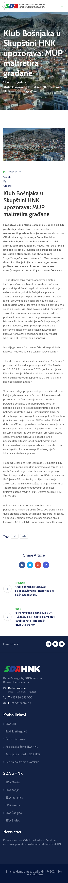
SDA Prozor (12, 805)
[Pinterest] (38, 565)
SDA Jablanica (14, 797)
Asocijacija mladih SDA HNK (22, 754)
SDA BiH (10, 723)
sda (24, 536)
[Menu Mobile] (62, 6)
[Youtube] (62, 644)
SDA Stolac (12, 820)
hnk (15, 536)
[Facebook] (22, 565)
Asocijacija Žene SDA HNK (21, 746)
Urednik (7, 186)
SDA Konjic (12, 790)
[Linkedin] (46, 565)
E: (19, 703)
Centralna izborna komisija (22, 762)
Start (7, 82)
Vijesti (19, 82)
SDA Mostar (12, 782)
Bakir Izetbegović (16, 731)
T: (20, 697)
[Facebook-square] (48, 644)
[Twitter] (30, 565)
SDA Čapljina (13, 813)
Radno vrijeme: (17, 688)
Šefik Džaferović (15, 739)
